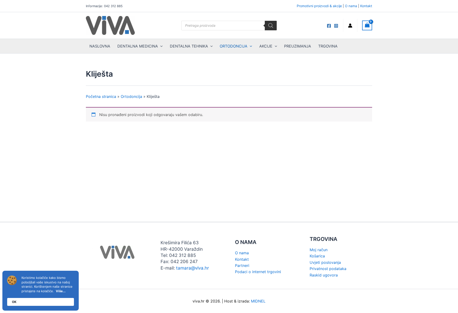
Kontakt (366, 6)
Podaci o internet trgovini (258, 271)
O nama (351, 6)
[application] (160, 46)
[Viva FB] (329, 26)
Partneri (242, 265)
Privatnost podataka (328, 268)
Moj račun (319, 249)
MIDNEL (258, 301)
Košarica (317, 256)
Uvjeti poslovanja (325, 262)
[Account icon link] (350, 25)
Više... (61, 291)
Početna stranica (101, 96)
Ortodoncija (131, 96)
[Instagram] (336, 26)
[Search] (271, 25)
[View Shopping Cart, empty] (367, 25)
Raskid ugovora (324, 275)
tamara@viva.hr (192, 268)
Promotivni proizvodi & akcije (319, 6)
